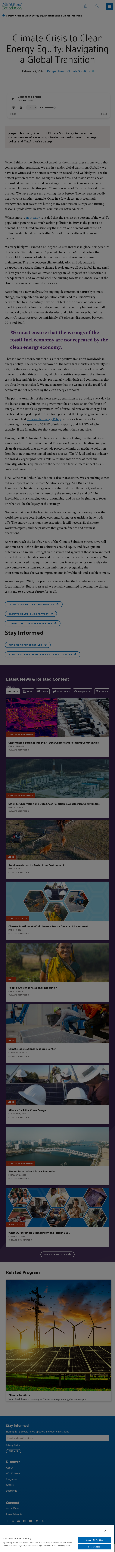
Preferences (94, 1546)
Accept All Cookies (94, 1540)
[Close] (105, 1530)
